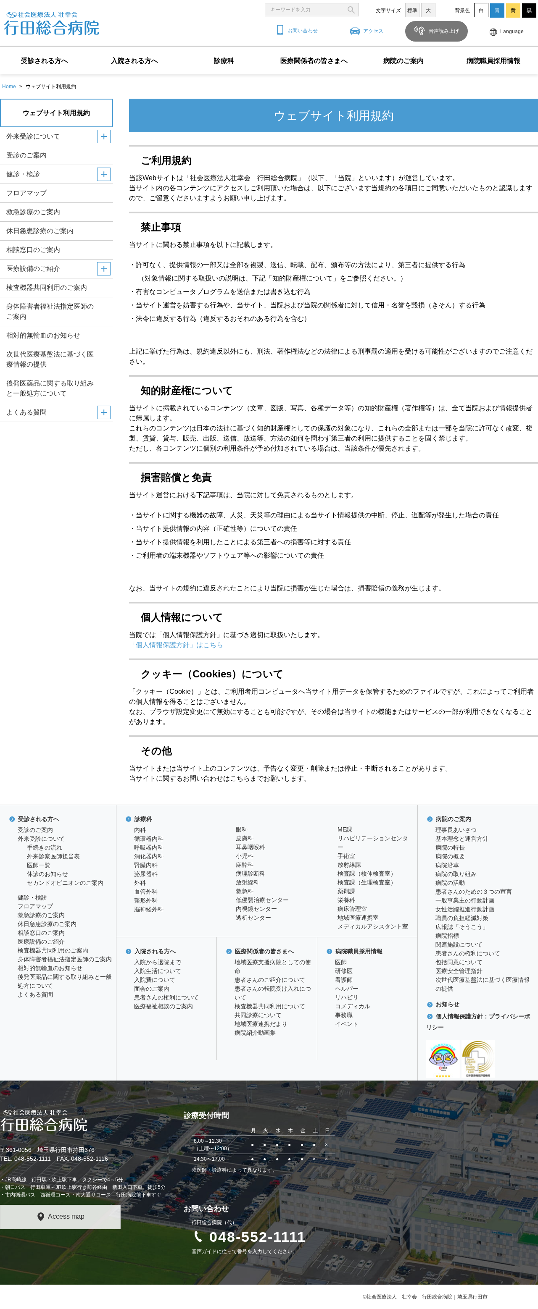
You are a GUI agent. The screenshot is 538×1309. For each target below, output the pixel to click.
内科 (140, 829)
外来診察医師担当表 (53, 856)
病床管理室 (352, 908)
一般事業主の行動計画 (464, 900)
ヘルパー (347, 988)
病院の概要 (450, 856)
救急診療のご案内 (33, 211)
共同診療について (258, 1015)
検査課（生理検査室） (367, 882)
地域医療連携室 (358, 917)
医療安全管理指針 (459, 971)
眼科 (242, 829)
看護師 (344, 979)
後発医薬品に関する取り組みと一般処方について (50, 388)
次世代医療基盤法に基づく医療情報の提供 (50, 359)
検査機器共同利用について (270, 1006)
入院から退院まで (157, 962)
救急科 (244, 891)
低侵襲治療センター (262, 900)
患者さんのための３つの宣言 (473, 891)
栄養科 (346, 900)
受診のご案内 (26, 155)
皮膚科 (244, 838)
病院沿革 (447, 865)
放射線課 (349, 864)
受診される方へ (44, 60)
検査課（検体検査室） (367, 873)
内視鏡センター (256, 908)
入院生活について (157, 971)
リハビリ (347, 997)
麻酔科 (244, 864)
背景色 (462, 10)
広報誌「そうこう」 (461, 926)
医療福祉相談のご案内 (163, 1006)
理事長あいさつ (456, 829)
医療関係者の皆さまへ (314, 60)
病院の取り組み (456, 874)
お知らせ (447, 1004)
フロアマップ (26, 193)
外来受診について (33, 136)
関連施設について (459, 944)
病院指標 (447, 935)
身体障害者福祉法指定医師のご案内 (50, 311)
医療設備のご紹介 (33, 268)
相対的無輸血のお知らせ (43, 335)
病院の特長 (450, 847)
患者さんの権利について (166, 997)
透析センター (253, 917)
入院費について (154, 979)
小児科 (244, 856)
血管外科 (146, 891)
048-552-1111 (257, 1237)
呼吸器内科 (149, 847)
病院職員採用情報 (493, 60)
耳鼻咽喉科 (250, 847)
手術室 (346, 856)
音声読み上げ (443, 31)
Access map (66, 1216)
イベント (347, 1023)
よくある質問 (26, 412)
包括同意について (459, 962)
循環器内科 (149, 838)
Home (9, 86)
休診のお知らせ (47, 874)
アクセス (373, 31)
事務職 (344, 1015)
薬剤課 (346, 891)
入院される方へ (134, 60)
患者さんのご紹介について (270, 979)
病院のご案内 (403, 60)
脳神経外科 (149, 909)
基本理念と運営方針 (461, 838)
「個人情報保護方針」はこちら (176, 644)
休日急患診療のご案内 (40, 230)
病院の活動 (450, 882)
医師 (341, 962)
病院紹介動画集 (255, 1032)
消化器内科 (149, 856)
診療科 (224, 60)
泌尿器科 (146, 874)
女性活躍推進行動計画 (464, 909)
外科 (140, 882)
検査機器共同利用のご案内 (46, 287)
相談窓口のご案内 (33, 249)
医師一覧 (38, 865)
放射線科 (247, 882)
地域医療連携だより (261, 1023)
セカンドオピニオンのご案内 (65, 882)
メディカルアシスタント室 (373, 926)
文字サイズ (388, 10)
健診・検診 (23, 174)
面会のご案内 (151, 988)
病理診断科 (250, 873)
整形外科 (146, 900)
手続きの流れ (44, 847)
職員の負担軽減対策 (461, 918)
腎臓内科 (146, 865)
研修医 (344, 971)
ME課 (345, 829)
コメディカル (352, 1006)
